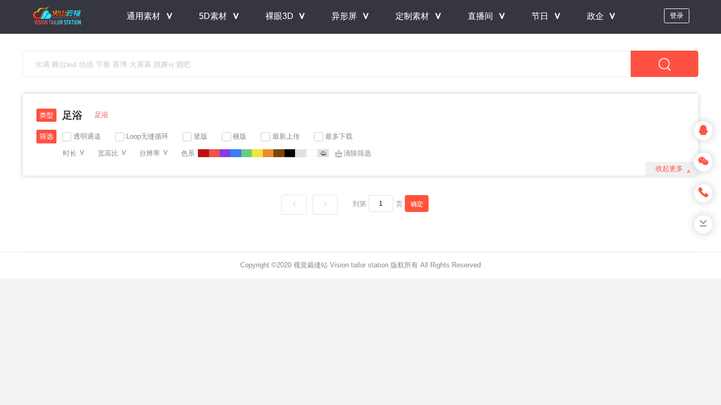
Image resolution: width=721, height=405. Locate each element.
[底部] (703, 224)
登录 (677, 16)
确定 (417, 203)
